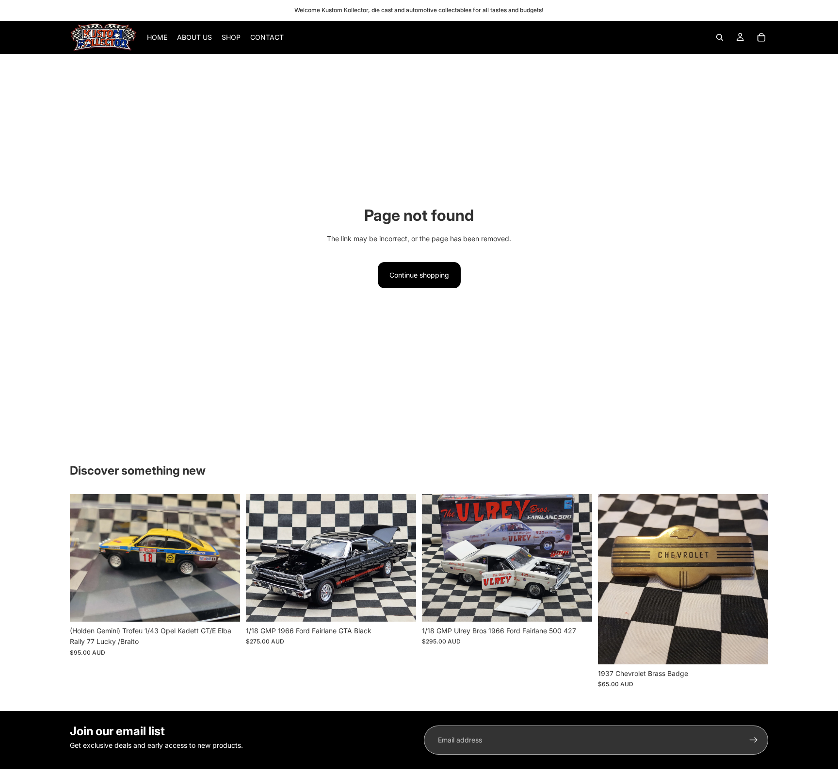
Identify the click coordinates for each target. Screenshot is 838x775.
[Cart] (761, 37)
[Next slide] (225, 557)
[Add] (225, 606)
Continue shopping (419, 275)
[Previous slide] (84, 557)
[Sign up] (753, 740)
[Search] (719, 37)
